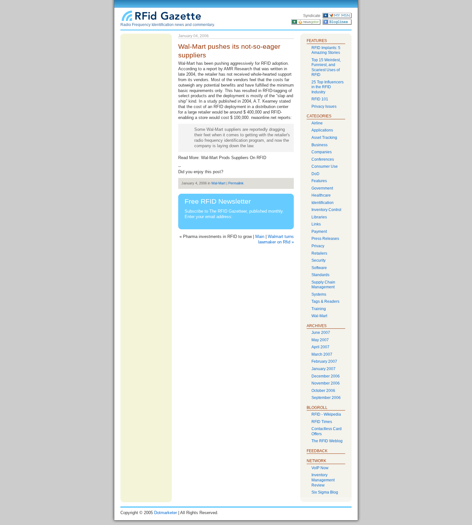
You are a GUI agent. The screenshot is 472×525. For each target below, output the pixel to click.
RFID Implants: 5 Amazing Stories (325, 50)
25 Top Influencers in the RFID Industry (327, 87)
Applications (322, 130)
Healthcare (321, 195)
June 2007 (320, 332)
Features (319, 181)
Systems (318, 294)
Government (322, 188)
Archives (317, 326)
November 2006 (325, 383)
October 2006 (323, 390)
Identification (322, 202)
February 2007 (324, 361)
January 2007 (323, 369)
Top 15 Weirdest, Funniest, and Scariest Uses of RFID (326, 67)
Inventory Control (326, 209)
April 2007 (320, 347)
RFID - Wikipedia (326, 414)
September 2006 (326, 397)
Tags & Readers (325, 301)
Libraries (319, 217)
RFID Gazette (162, 15)
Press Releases (325, 238)
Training (318, 309)
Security (318, 260)
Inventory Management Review (323, 480)
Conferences (322, 159)
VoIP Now (319, 468)
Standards (320, 275)
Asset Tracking (324, 137)
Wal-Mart (218, 183)
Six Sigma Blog (324, 492)
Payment (319, 231)
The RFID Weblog (327, 441)
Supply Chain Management (323, 285)
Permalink (236, 183)
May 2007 (320, 340)
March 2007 (321, 354)
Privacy (317, 246)
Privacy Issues (324, 106)
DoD (315, 174)
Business (319, 145)
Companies (321, 152)
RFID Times (321, 421)
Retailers (319, 253)
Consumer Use (324, 166)
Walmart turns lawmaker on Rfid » (276, 239)
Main (259, 236)
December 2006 (325, 376)
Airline (317, 123)
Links (316, 224)
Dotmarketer (165, 512)
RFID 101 (319, 99)
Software (319, 268)
